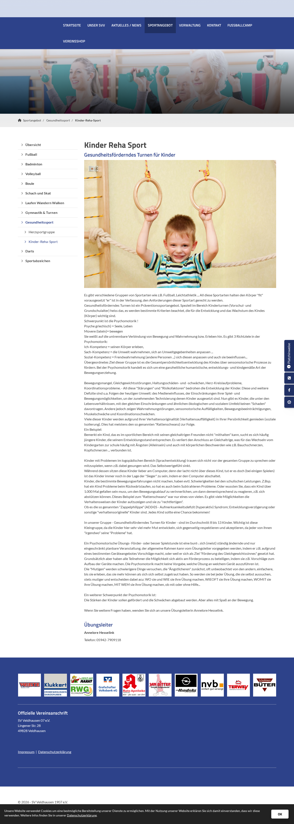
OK (280, 814)
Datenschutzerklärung (54, 752)
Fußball (31, 154)
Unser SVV (96, 25)
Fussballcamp (239, 25)
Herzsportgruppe (42, 232)
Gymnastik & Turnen (41, 212)
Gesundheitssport (58, 120)
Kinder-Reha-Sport (88, 120)
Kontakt (214, 25)
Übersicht (33, 145)
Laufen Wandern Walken (44, 203)
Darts (29, 251)
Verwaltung (190, 25)
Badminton (33, 164)
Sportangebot (160, 25)
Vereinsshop (74, 41)
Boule (29, 183)
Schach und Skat (38, 193)
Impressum (26, 752)
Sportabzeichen (37, 261)
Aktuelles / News (126, 25)
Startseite (72, 25)
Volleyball (33, 174)
